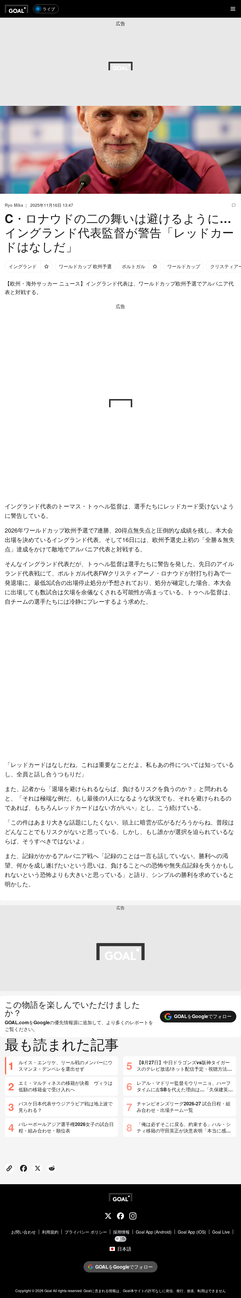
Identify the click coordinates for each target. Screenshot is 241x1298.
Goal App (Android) (154, 1231)
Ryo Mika (14, 205)
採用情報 (121, 1231)
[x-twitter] (108, 1216)
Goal (48, 1290)
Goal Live (221, 1231)
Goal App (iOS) (192, 1231)
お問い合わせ (23, 1231)
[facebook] (120, 1216)
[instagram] (133, 1216)
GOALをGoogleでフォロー (203, 1016)
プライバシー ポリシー (86, 1231)
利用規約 (50, 1231)
